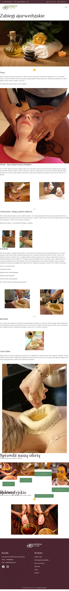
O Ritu (36, 569)
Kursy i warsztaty (39, 563)
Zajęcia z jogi (38, 557)
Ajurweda (37, 566)
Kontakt (36, 573)
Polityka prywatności (42, 587)
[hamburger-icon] (65, 7)
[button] (2, 195)
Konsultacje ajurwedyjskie (41, 560)
